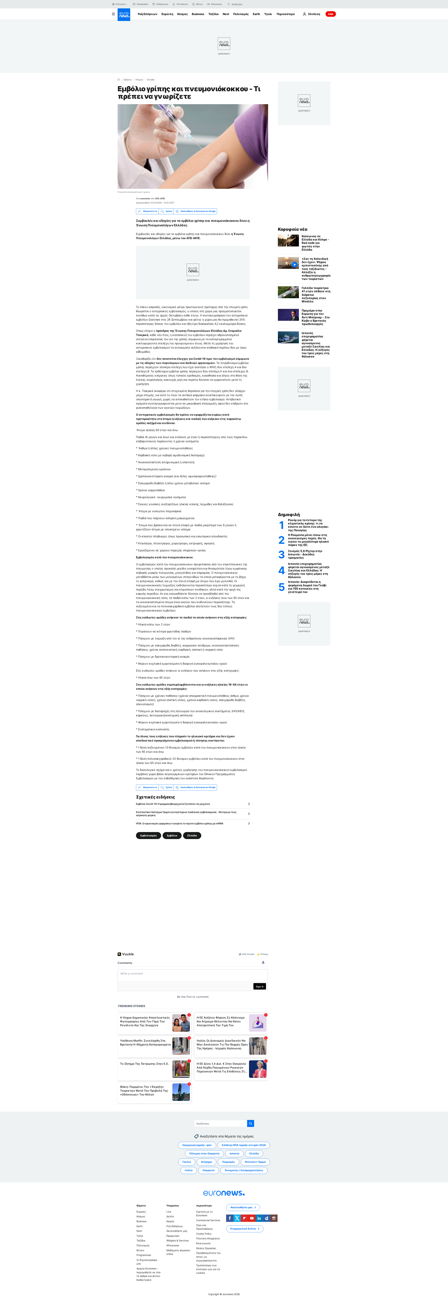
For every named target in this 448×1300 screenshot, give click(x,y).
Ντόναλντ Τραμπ (255, 1161)
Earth (256, 14)
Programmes (143, 1255)
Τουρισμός (228, 1161)
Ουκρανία (209, 1170)
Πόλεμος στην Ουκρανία (204, 1153)
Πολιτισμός (241, 14)
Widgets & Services (177, 1240)
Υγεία (268, 14)
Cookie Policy (204, 1233)
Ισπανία (234, 1153)
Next (226, 14)
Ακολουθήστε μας (176, 1230)
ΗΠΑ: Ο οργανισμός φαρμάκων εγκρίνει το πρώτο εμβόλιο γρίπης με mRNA (179, 823)
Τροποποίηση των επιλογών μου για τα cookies (208, 1269)
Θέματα (141, 1205)
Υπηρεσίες (172, 1205)
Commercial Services (208, 1220)
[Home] (119, 79)
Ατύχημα (206, 1161)
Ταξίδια (213, 14)
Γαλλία (187, 1161)
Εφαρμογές (173, 1235)
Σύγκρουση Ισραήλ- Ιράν (197, 1145)
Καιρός (170, 1221)
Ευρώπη (167, 14)
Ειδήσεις (128, 80)
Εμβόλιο (172, 835)
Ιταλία (188, 1170)
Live (330, 13)
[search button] (229, 4)
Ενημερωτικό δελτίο (243, 1228)
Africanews (172, 1245)
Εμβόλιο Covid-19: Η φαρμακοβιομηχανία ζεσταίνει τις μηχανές (173, 803)
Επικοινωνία (203, 1243)
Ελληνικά (120, 4)
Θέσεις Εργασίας (206, 1248)
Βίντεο (140, 1250)
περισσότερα (204, 1205)
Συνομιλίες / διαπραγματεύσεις (244, 1170)
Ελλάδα (151, 80)
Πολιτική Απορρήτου (208, 1238)
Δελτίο (170, 1216)
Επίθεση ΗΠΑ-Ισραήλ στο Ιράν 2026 (244, 1145)
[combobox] (246, 4)
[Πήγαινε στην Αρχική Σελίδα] (124, 14)
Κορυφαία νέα (292, 229)
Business (198, 14)
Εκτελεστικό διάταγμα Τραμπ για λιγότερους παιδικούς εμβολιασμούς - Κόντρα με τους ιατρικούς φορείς (186, 814)
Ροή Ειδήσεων (147, 14)
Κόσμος (182, 14)
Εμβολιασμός (148, 835)
